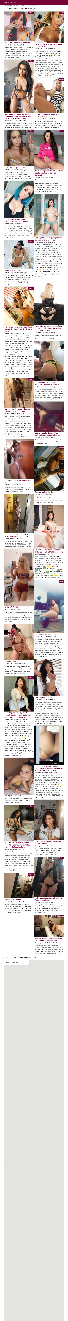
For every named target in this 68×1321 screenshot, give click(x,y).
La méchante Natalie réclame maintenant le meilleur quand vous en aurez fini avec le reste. (49, 768)
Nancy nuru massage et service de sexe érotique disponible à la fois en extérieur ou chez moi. (17, 116)
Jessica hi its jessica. (13, 270)
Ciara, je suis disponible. (45, 697)
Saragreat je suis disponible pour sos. (18, 481)
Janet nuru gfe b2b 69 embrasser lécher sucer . (49, 45)
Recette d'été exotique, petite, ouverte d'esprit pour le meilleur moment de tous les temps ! (17, 845)
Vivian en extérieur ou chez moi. (17, 43)
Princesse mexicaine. (13, 900)
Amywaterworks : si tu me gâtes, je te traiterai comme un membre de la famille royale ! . (48, 328)
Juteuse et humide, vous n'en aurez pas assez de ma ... (47, 115)
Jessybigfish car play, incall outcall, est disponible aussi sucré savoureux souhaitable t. (18, 715)
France (16, 6)
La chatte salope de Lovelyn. (47, 634)
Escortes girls (8, 6)
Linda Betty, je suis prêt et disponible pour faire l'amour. (16, 220)
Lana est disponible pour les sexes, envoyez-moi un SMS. (16, 535)
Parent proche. (10, 661)
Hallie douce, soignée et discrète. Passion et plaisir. (49, 899)
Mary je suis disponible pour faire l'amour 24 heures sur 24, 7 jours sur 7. (18, 329)
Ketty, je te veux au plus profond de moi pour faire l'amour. (48, 239)
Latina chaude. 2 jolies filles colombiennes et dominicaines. (47, 434)
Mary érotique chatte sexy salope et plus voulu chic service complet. (49, 173)
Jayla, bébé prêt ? (11, 607)
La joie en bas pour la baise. (15, 168)
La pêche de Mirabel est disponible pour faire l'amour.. (47, 384)
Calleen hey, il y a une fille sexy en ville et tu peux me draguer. (18, 410)
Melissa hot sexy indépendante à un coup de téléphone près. (48, 940)
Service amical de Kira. (44, 492)
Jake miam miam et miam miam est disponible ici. (48, 842)
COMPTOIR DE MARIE (10, 2)
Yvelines (21, 6)
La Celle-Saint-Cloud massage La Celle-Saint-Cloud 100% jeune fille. (49, 551)
